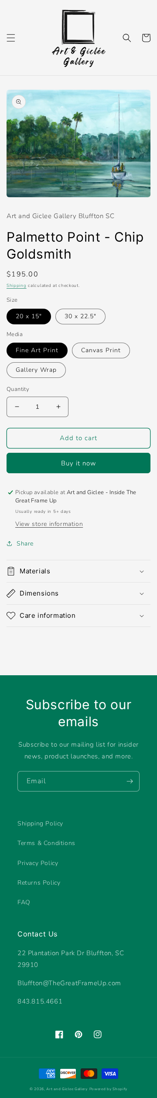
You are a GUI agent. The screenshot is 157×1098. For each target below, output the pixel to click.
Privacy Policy (37, 863)
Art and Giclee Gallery (66, 1089)
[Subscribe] (129, 781)
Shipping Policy (40, 823)
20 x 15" (29, 316)
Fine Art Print (37, 350)
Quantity (18, 389)
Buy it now (78, 463)
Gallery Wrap (36, 370)
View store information (49, 524)
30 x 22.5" (80, 316)
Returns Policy (38, 883)
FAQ (24, 902)
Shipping (17, 286)
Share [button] (25, 543)
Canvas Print (101, 350)
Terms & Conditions (46, 843)
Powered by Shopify (108, 1089)
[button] (10, 37)
